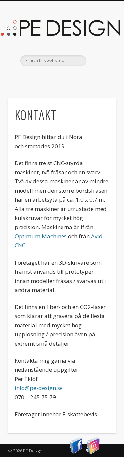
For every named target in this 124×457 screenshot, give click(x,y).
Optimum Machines (41, 236)
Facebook (61, 77)
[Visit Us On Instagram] (93, 452)
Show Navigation (100, 59)
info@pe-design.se (39, 388)
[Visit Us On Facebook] (76, 452)
